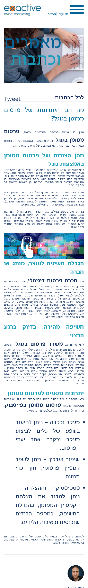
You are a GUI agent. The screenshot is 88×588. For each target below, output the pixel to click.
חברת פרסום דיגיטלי (52, 280)
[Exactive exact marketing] (22, 10)
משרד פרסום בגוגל (39, 343)
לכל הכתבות (69, 97)
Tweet (12, 99)
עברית (51, 14)
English (62, 14)
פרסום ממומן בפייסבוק (33, 404)
